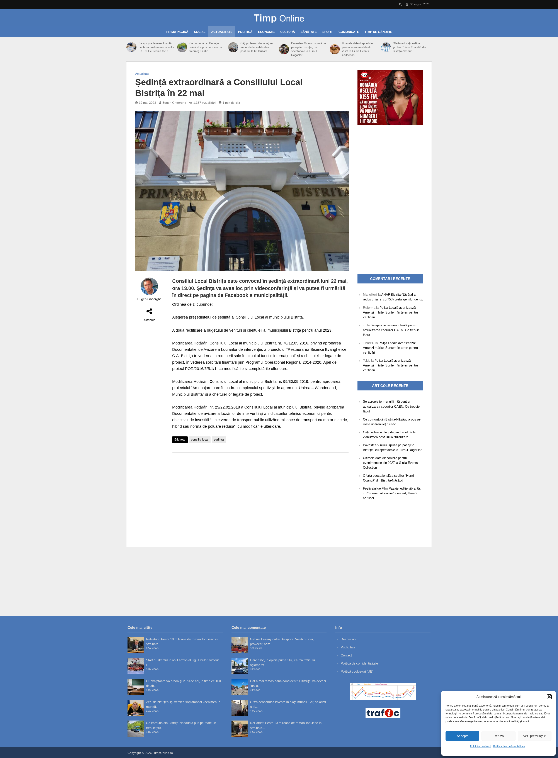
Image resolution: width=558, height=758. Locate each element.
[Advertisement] (260, 490)
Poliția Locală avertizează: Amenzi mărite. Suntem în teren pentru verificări (390, 312)
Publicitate (348, 647)
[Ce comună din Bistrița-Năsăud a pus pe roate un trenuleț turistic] (182, 47)
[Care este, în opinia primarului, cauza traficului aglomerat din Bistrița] (239, 666)
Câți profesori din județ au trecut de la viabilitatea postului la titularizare (256, 47)
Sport (327, 32)
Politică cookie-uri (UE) (357, 671)
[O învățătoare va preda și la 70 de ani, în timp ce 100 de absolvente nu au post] (136, 687)
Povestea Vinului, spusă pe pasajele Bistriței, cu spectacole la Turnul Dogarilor (308, 49)
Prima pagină (177, 32)
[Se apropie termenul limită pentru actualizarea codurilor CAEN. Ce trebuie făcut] (131, 47)
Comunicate (349, 32)
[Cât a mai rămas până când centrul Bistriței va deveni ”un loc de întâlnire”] (239, 687)
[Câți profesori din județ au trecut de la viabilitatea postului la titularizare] (233, 47)
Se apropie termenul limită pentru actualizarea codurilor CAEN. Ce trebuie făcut (156, 47)
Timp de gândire (378, 32)
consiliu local (199, 439)
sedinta (219, 439)
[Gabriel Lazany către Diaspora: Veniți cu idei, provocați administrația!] (239, 645)
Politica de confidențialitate (509, 746)
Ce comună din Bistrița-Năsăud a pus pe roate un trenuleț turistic (205, 47)
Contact (346, 655)
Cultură (287, 32)
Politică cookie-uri (480, 746)
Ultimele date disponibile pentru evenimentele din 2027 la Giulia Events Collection (357, 49)
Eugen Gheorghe (174, 102)
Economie (266, 32)
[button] (549, 697)
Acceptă (462, 736)
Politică (245, 32)
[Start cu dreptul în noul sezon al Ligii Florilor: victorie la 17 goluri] (136, 666)
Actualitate (221, 32)
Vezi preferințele (534, 736)
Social (200, 32)
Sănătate (309, 32)
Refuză (498, 736)
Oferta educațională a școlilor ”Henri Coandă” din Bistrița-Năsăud (409, 47)
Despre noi (348, 639)
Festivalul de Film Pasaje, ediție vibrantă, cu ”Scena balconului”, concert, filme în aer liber (392, 493)
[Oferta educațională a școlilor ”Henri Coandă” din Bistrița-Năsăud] (386, 47)
